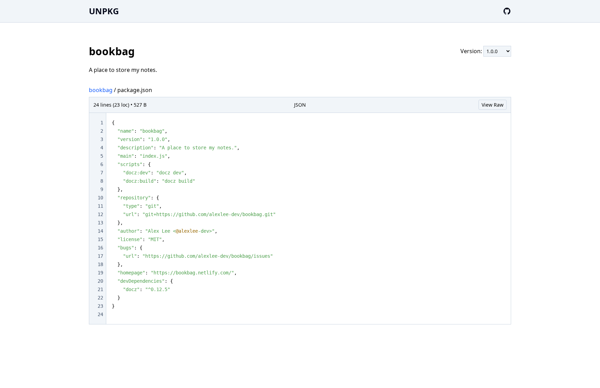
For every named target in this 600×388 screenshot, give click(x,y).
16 (100, 247)
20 (100, 281)
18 (100, 264)
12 (100, 214)
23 (100, 306)
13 (100, 222)
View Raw (492, 104)
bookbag (100, 90)
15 (100, 239)
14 (100, 231)
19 (100, 272)
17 (100, 256)
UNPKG (104, 11)
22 (100, 297)
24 (100, 314)
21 (100, 289)
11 (100, 206)
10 (100, 197)
